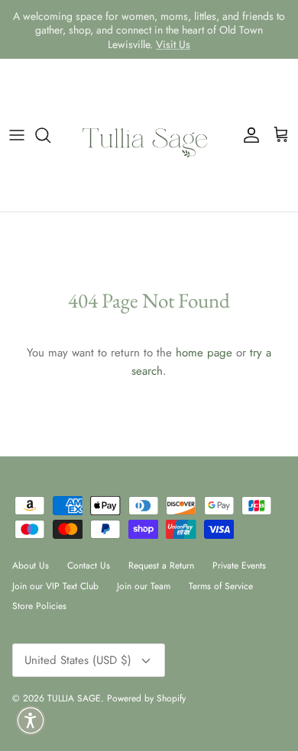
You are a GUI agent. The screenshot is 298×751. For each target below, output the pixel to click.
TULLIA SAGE (74, 698)
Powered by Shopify (146, 698)
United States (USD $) (77, 660)
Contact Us (88, 565)
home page (204, 352)
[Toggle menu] (17, 135)
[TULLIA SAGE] (149, 135)
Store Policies (39, 606)
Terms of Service (221, 586)
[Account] (247, 135)
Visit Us (173, 43)
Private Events (239, 565)
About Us (30, 565)
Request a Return (161, 565)
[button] (30, 720)
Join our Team (143, 586)
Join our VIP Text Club (55, 586)
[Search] (50, 135)
